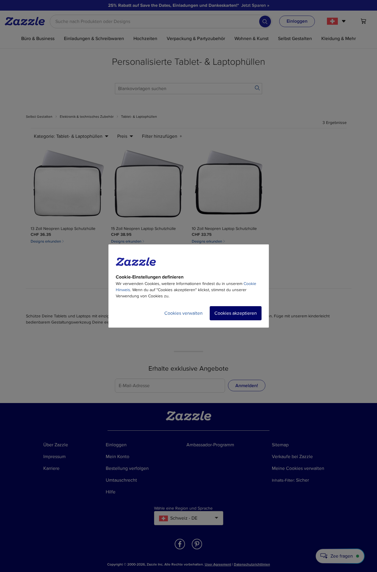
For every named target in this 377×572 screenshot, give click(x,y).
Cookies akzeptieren (235, 313)
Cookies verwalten (183, 313)
